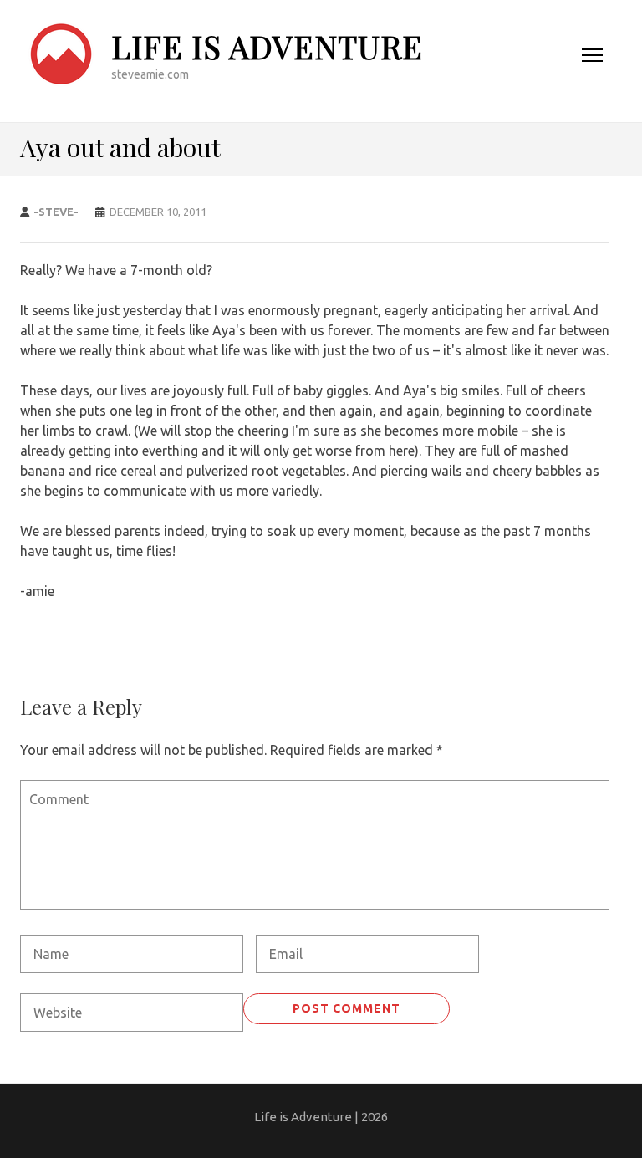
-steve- (56, 211)
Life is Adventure (267, 46)
